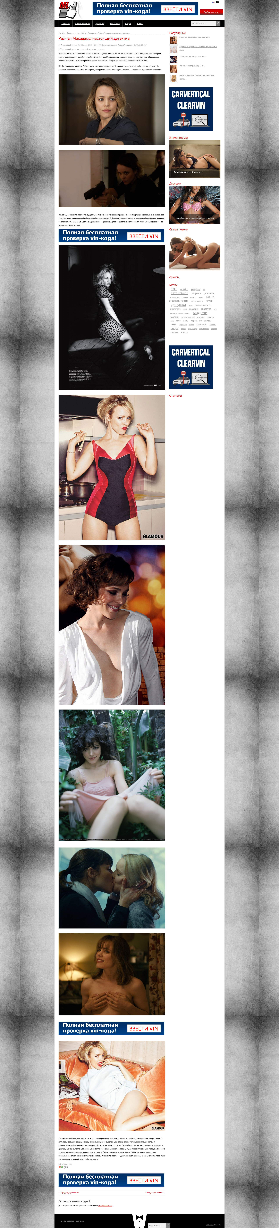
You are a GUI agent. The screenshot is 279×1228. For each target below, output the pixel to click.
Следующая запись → (155, 1193)
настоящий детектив (70, 49)
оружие (200, 317)
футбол (214, 329)
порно (194, 321)
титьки (183, 329)
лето (215, 309)
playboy (195, 289)
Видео (128, 23)
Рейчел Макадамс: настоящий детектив (114, 33)
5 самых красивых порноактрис (194, 37)
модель (175, 317)
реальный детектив (88, 49)
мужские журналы (188, 317)
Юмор (140, 23)
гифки (201, 297)
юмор (184, 332)
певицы (210, 317)
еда (190, 305)
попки (178, 321)
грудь (209, 300)
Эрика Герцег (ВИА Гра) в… (192, 66)
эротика (174, 332)
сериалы (100, 49)
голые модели (197, 301)
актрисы (196, 293)
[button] (194, 159)
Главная (65, 23)
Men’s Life (115, 23)
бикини (185, 297)
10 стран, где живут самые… (192, 56)
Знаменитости (82, 23)
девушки (178, 305)
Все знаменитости (109, 45)
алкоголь (209, 293)
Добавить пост (211, 12)
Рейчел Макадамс (88, 33)
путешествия (205, 321)
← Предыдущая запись (69, 1193)
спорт (174, 328)
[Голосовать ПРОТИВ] (60, 1167)
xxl (204, 289)
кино (185, 309)
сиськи (201, 324)
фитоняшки (204, 329)
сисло (191, 325)
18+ (174, 289)
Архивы (174, 277)
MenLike (62, 33)
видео (193, 297)
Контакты (80, 1221)
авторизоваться (105, 1205)
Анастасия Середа (69, 45)
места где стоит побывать (179, 313)
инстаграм (175, 309)
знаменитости (203, 305)
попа (172, 321)
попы (185, 321)
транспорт (192, 329)
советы (213, 325)
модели (200, 312)
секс (174, 324)
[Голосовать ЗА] (62, 1167)
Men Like (209, 1225)
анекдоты (174, 297)
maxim (184, 289)
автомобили (179, 293)
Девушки (99, 23)
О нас (63, 1221)
